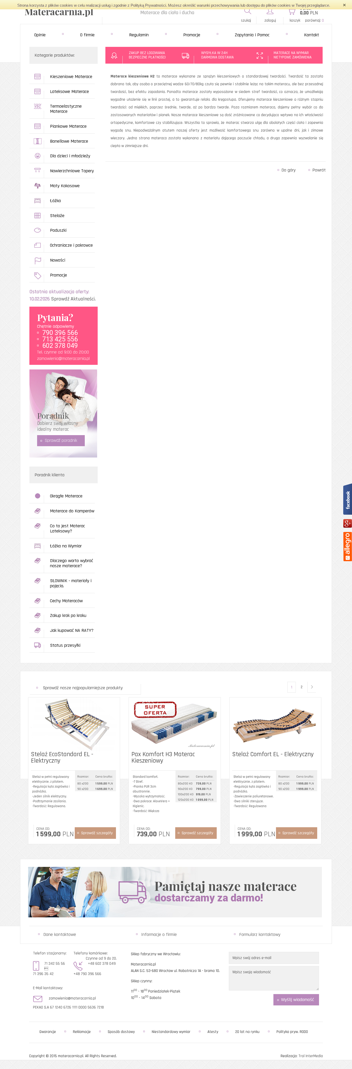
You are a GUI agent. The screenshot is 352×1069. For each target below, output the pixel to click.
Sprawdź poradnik (61, 440)
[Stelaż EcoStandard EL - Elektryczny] (74, 724)
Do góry (288, 170)
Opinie (40, 35)
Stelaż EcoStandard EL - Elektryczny (62, 757)
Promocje (191, 35)
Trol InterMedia (310, 1056)
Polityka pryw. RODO (292, 1031)
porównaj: (314, 20)
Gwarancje (47, 1031)
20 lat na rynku (247, 1031)
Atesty (212, 1031)
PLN (309, 13)
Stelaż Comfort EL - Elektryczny (273, 754)
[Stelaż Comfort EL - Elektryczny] (275, 724)
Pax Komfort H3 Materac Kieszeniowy (163, 757)
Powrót (319, 170)
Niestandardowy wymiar (171, 1031)
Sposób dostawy (121, 1031)
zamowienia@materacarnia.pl (63, 358)
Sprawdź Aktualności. (73, 299)
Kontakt (311, 35)
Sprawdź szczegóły (97, 833)
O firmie (87, 35)
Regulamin (139, 35)
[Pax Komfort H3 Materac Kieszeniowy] (174, 724)
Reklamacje (82, 1031)
